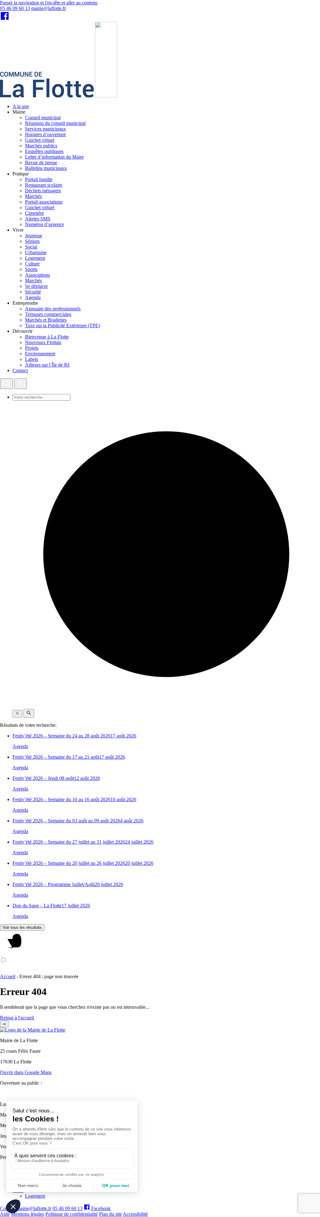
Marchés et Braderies (46, 320)
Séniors (32, 241)
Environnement (40, 353)
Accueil (7, 976)
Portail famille (38, 179)
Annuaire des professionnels (53, 308)
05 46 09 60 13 (15, 8)
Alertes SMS (37, 218)
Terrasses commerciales (48, 314)
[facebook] (4, 19)
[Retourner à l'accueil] (106, 95)
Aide (5, 1214)
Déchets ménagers (43, 190)
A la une (20, 106)
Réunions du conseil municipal (55, 123)
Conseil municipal (43, 117)
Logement (35, 258)
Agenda (33, 297)
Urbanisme (36, 252)
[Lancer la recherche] (28, 713)
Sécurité (33, 291)
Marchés (33, 196)
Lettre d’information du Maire (54, 157)
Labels (31, 359)
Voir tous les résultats (22, 927)
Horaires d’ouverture (45, 134)
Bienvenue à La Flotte (47, 336)
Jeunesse (33, 235)
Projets (31, 348)
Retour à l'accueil (17, 1017)
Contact (20, 370)
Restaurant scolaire (43, 185)
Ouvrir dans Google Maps (26, 1072)
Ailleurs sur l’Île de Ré (47, 364)
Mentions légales (27, 1214)
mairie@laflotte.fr (48, 8)
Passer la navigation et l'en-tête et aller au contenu (49, 2)
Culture (32, 263)
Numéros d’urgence (44, 224)
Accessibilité (135, 1214)
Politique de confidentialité (71, 1214)
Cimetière (34, 213)
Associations (37, 275)
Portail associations (43, 201)
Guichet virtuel (39, 140)
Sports (31, 269)
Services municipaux (45, 128)
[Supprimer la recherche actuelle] (17, 713)
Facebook (100, 1208)
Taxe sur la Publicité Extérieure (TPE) (62, 325)
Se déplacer (36, 286)
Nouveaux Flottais (43, 342)
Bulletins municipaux (46, 168)
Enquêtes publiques (44, 151)
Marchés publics (41, 145)
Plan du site (110, 1214)
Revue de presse (41, 162)
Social (31, 246)
